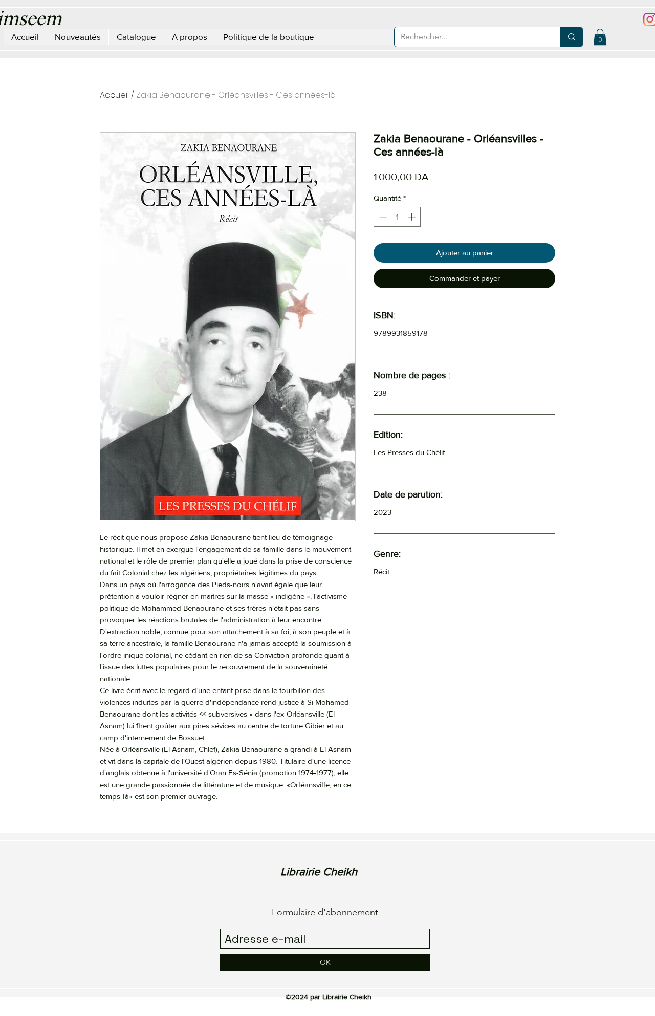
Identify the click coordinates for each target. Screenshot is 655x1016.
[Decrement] (382, 216)
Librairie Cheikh (318, 871)
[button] (600, 37)
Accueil (114, 95)
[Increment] (413, 216)
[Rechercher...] (571, 37)
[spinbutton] (397, 216)
